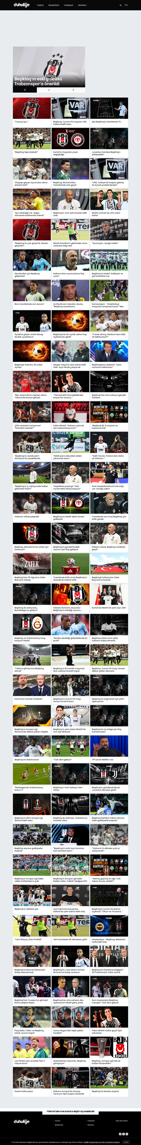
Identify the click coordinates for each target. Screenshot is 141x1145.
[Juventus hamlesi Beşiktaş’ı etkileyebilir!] (109, 138)
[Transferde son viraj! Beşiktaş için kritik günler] (109, 503)
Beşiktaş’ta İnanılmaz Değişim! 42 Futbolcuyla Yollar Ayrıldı (107, 971)
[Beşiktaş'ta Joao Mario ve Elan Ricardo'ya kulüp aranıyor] (70, 956)
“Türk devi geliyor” (62, 759)
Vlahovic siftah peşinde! (27, 516)
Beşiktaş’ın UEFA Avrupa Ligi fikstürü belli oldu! (29, 819)
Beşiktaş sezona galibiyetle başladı (29, 849)
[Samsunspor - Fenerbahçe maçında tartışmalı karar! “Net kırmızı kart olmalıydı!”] (109, 290)
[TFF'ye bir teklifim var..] (109, 746)
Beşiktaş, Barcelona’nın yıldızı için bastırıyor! (32, 548)
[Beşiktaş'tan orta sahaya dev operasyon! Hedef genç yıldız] (70, 986)
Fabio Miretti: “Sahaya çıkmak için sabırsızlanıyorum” (68, 426)
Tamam (126, 1142)
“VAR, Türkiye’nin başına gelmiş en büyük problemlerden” (108, 183)
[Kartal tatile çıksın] (32, 1077)
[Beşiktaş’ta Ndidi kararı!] (32, 746)
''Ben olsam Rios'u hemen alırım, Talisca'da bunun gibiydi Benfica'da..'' (31, 396)
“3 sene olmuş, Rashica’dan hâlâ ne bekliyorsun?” (108, 335)
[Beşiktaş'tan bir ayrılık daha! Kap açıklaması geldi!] (70, 320)
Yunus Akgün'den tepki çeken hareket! (68, 1031)
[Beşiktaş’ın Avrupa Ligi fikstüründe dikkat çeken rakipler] (32, 715)
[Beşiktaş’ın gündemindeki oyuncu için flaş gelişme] (70, 533)
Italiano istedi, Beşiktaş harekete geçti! (108, 548)
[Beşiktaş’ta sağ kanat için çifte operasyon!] (109, 685)
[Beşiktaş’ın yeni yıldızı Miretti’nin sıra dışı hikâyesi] (70, 715)
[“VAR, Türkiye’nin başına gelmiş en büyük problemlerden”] (109, 169)
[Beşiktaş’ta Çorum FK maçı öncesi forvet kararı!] (70, 685)
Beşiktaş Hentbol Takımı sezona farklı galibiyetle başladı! (108, 819)
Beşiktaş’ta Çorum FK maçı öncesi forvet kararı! (67, 700)
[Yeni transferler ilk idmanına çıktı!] (70, 925)
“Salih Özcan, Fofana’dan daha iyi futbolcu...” (108, 457)
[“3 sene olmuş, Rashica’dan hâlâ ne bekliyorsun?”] (109, 320)
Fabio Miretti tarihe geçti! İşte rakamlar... (107, 1031)
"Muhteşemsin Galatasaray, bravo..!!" (29, 788)
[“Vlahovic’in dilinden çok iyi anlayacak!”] (109, 834)
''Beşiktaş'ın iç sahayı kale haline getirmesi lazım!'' (31, 487)
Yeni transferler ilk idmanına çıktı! (70, 939)
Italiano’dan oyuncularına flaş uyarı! (68, 274)
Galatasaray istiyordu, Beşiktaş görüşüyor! (69, 1062)
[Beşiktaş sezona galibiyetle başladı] (32, 834)
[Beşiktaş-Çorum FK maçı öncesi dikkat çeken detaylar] (109, 655)
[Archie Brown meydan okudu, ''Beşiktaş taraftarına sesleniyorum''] (70, 290)
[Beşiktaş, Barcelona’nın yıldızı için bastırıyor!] (32, 533)
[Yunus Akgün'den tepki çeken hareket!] (70, 1017)
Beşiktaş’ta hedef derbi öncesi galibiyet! (68, 517)
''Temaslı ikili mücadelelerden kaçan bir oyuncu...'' (68, 396)
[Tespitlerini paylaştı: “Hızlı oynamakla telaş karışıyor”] (70, 472)
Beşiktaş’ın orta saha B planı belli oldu (70, 214)
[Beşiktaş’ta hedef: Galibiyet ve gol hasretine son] (109, 260)
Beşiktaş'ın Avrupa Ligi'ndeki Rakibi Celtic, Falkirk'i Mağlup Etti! (70, 879)
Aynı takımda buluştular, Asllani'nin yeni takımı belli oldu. (69, 910)
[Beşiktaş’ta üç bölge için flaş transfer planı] (109, 715)
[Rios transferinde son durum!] (32, 290)
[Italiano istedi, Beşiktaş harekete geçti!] (109, 533)
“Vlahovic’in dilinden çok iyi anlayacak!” (106, 849)
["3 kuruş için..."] (32, 108)
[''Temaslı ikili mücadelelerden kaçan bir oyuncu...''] (70, 381)
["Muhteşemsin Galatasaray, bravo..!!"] (32, 774)
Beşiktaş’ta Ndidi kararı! (27, 759)
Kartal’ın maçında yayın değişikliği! (65, 153)
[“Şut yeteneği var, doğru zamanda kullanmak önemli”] (32, 199)
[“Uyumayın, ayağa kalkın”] (109, 229)
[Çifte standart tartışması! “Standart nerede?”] (32, 412)
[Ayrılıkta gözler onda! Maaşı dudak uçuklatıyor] (32, 320)
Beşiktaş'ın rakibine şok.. (27, 909)
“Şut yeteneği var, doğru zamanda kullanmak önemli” (29, 214)
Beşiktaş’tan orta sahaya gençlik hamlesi (109, 396)
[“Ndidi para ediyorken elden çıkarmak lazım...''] (70, 442)
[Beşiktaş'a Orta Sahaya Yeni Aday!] (70, 774)
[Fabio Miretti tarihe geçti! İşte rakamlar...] (109, 1017)
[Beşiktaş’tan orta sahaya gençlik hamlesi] (109, 381)
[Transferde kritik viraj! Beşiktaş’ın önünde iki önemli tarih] (70, 563)
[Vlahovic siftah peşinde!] (32, 503)
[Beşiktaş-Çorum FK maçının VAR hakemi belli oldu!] (70, 108)
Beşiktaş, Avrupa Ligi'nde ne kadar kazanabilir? (106, 1062)
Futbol (40, 5)
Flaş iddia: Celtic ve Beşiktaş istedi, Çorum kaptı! (29, 1031)
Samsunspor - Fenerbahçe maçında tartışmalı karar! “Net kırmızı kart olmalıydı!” (107, 305)
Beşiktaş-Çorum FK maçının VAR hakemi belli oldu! (69, 122)
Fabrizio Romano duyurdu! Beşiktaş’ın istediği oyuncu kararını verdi (67, 609)
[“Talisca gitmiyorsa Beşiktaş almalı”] (32, 655)
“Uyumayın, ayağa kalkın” (105, 243)
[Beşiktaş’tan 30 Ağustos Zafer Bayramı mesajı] (32, 563)
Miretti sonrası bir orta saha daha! (106, 214)
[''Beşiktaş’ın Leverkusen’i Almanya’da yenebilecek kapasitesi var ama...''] (32, 442)
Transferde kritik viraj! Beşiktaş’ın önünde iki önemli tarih (70, 578)
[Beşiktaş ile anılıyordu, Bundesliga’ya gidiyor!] (32, 594)
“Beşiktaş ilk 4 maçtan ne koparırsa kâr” (105, 426)
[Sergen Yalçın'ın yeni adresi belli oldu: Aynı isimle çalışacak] (70, 351)
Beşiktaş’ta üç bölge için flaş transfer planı (106, 730)
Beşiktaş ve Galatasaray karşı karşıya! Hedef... (30, 639)
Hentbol (82, 5)
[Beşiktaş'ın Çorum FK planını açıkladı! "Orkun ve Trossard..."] (109, 895)
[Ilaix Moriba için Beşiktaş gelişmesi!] (32, 260)
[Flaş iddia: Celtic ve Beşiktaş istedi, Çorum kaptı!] (32, 1017)
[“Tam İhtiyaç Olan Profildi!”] (32, 925)
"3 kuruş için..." (22, 121)
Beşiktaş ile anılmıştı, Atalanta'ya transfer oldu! (70, 819)
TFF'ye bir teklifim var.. (103, 759)
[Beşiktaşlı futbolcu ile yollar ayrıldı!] (32, 351)
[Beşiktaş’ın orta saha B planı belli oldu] (70, 199)
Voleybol (68, 5)
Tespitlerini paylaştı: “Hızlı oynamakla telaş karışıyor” (67, 487)
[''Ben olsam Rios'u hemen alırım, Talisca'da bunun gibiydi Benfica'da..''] (32, 381)
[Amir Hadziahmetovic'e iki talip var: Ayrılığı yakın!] (109, 472)
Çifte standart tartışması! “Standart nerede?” (28, 426)
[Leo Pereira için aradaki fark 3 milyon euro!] (32, 1047)
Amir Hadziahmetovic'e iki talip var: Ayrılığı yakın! (108, 487)
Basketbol (54, 5)
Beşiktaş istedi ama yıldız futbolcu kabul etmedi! (105, 639)
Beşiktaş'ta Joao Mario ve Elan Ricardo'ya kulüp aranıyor (69, 971)
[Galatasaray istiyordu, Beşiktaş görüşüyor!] (70, 1047)
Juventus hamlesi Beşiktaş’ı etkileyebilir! (106, 153)
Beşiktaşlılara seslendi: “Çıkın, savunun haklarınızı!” (107, 365)
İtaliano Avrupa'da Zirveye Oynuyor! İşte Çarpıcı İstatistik (68, 1092)
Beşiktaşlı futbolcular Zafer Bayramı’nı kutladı (105, 578)
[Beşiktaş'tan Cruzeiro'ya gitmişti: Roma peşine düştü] (32, 986)
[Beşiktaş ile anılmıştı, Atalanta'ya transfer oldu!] (70, 804)
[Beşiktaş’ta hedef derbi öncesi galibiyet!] (70, 503)
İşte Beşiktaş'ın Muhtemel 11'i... (107, 121)
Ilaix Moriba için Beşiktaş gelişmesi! (27, 274)
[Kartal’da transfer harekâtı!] (32, 685)
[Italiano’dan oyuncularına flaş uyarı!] (70, 260)
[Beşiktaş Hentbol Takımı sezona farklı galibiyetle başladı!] (109, 804)
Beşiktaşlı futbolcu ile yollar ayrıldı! (29, 365)
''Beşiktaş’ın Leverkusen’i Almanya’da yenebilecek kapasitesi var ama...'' (27, 457)
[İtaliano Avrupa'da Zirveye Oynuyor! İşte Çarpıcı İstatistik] (70, 1077)
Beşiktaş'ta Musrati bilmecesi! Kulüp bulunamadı (30, 971)
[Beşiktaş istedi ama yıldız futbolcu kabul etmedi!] (109, 624)
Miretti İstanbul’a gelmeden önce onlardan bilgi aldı (70, 244)
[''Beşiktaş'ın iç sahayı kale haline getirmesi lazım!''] (32, 472)
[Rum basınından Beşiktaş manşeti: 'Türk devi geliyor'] (109, 986)
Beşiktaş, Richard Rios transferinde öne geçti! (65, 183)
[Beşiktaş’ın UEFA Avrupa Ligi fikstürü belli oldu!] (32, 804)
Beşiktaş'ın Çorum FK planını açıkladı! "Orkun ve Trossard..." (107, 910)
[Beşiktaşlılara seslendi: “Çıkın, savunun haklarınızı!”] (109, 351)
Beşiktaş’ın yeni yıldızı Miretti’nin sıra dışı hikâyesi (69, 730)
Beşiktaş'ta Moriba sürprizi (105, 1091)
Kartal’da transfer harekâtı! (28, 699)
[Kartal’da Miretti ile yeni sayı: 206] (109, 594)
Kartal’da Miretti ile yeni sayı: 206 (109, 608)
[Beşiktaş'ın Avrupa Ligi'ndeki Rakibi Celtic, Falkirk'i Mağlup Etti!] (70, 865)
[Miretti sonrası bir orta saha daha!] (109, 199)
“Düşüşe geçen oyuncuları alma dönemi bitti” (31, 183)
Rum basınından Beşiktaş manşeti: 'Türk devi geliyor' (105, 1001)
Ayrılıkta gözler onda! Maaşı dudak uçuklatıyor (29, 335)
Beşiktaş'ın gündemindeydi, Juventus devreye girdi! (106, 788)
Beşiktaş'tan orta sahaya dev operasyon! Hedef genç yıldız (68, 1001)
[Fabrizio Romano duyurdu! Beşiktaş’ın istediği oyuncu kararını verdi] (70, 594)
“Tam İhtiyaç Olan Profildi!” (28, 939)
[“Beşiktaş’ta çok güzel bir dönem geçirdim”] (32, 229)
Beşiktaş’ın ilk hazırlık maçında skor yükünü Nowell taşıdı (69, 669)
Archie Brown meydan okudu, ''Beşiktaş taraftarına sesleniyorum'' (68, 305)
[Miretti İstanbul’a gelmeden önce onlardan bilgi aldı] (70, 229)
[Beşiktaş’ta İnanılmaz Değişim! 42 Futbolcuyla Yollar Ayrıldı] (109, 956)
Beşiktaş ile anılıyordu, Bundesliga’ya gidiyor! (26, 609)
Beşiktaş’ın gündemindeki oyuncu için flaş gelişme (66, 548)
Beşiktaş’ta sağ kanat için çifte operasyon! (108, 700)
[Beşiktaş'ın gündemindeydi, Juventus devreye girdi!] (109, 774)
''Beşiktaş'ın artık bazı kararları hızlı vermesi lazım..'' (68, 849)
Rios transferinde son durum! (29, 304)
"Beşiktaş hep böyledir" (26, 152)
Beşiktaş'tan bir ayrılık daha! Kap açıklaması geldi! (70, 335)
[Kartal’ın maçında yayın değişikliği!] (70, 138)
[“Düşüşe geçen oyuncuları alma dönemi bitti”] (32, 169)
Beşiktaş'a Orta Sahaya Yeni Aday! (67, 788)
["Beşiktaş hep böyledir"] (32, 138)
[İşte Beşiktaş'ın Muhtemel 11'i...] (109, 108)
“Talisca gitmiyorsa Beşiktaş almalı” (29, 669)
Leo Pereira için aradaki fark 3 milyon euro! (30, 1062)
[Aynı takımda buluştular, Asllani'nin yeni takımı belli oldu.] (70, 895)
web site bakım (122, 1121)
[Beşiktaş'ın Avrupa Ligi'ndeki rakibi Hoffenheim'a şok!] (32, 865)
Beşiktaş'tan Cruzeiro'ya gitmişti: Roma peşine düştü (31, 1001)
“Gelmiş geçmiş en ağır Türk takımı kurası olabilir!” (106, 879)
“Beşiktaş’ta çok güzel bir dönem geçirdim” (31, 244)
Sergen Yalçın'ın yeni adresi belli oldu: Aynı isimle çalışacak (69, 365)
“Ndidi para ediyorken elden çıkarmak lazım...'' (67, 457)
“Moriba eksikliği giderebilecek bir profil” (70, 639)
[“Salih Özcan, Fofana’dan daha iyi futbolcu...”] (109, 442)
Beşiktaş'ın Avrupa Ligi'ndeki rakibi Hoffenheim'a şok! (29, 879)
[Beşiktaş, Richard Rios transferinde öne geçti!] (70, 169)
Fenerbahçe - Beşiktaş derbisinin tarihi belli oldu (108, 940)
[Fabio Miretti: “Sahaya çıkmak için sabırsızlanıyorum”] (70, 412)
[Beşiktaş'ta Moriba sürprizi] (109, 1077)
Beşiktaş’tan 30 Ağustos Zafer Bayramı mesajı (30, 578)
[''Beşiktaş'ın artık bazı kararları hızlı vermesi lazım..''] (70, 834)
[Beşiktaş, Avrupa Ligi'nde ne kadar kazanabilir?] (109, 1047)
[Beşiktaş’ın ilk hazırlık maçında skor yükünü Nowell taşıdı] (70, 655)
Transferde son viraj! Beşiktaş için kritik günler (109, 517)
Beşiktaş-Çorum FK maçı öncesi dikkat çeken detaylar (108, 669)
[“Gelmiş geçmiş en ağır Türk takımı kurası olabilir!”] (109, 865)
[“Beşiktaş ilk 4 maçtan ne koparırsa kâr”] (109, 412)
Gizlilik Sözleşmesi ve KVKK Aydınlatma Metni (102, 1142)
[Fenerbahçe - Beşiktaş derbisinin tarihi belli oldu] (109, 925)
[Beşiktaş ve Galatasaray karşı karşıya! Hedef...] (32, 624)
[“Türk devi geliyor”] (70, 746)
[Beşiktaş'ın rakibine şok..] (32, 895)
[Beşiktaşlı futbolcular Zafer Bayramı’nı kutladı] (109, 563)
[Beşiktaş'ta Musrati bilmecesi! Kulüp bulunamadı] (32, 956)
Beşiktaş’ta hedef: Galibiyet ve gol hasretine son (107, 274)
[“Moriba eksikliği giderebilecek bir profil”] (70, 624)
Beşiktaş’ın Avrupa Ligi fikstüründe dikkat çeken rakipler (31, 730)
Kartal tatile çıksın (24, 1091)
